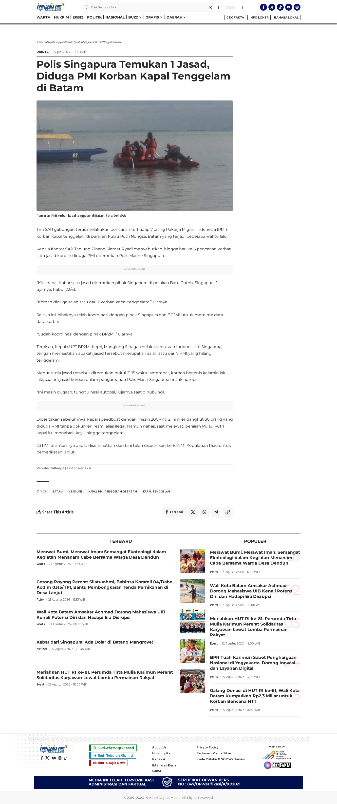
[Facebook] (41, 758)
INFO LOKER (259, 17)
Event (40, 684)
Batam (58, 491)
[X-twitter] (271, 7)
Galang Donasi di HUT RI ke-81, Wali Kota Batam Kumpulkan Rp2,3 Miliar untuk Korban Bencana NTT (255, 696)
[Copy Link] (228, 512)
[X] (47, 758)
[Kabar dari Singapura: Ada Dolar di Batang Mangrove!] (192, 651)
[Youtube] (288, 7)
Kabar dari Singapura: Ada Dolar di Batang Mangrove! (95, 642)
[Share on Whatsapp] (204, 512)
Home (39, 41)
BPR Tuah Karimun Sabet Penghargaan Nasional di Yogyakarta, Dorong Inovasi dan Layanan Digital (253, 663)
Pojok (40, 599)
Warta (46, 41)
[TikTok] (65, 758)
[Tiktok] (280, 7)
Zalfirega (57, 468)
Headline (76, 491)
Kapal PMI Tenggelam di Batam (113, 491)
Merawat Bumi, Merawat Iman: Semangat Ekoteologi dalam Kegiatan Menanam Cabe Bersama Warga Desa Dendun (101, 554)
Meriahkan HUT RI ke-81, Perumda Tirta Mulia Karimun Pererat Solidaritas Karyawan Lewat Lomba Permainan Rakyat (105, 675)
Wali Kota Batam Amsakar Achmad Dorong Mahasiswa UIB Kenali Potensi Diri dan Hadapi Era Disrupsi (101, 614)
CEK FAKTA (235, 17)
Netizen (42, 649)
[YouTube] (53, 758)
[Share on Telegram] (216, 512)
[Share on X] (193, 512)
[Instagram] (297, 7)
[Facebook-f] (263, 7)
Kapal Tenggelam (156, 491)
